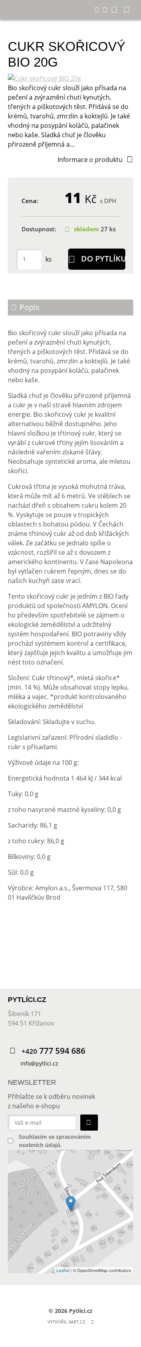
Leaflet (62, 1270)
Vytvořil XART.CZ (66, 1322)
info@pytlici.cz (39, 1063)
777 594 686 (53, 1051)
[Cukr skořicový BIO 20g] (70, 78)
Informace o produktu (90, 159)
